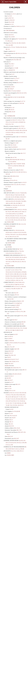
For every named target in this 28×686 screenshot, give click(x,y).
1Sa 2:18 (11, 63)
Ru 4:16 (20, 47)
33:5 (21, 195)
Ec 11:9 (20, 401)
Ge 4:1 (15, 193)
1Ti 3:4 (11, 180)
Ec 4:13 (10, 330)
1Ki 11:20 (21, 43)
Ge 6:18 (12, 120)
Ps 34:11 (8, 234)
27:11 (16, 215)
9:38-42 (20, 165)
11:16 (22, 184)
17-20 (15, 195)
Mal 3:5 (20, 203)
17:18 (17, 163)
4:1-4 (8, 213)
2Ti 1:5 (11, 390)
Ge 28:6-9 (9, 338)
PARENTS (9, 228)
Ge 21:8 (11, 43)
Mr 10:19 (15, 218)
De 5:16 (7, 211)
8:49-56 (14, 161)
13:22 (17, 278)
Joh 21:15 (12, 236)
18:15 (16, 261)
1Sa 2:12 (12, 415)
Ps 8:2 (14, 328)
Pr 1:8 (21, 211)
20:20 (21, 399)
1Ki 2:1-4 (21, 224)
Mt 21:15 (19, 330)
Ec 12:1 (20, 215)
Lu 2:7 (21, 26)
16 (9, 174)
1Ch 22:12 (11, 253)
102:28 (14, 276)
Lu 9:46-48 (21, 449)
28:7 (7, 330)
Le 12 (12, 74)
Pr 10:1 (21, 315)
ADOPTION (9, 190)
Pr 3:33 (7, 278)
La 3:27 (24, 215)
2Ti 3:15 (17, 294)
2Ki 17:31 (11, 91)
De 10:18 (22, 199)
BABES (9, 453)
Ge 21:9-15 (23, 182)
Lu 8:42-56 (15, 165)
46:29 (15, 342)
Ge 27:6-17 (16, 78)
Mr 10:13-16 (22, 172)
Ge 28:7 (13, 307)
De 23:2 (14, 59)
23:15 (13, 257)
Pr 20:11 (21, 170)
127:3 (24, 197)
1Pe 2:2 (22, 451)
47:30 (17, 307)
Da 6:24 (11, 134)
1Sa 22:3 (10, 359)
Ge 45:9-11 (17, 311)
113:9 (21, 197)
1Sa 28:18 (13, 147)
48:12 (23, 342)
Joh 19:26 (10, 88)
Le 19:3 (23, 209)
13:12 (13, 405)
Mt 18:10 (13, 176)
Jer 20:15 (15, 207)
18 (19, 201)
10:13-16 (8, 261)
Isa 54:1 (10, 207)
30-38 (18, 411)
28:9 (11, 226)
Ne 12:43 (10, 328)
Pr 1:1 (15, 234)
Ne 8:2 (18, 442)
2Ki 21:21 (10, 436)
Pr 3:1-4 (15, 303)
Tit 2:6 (24, 220)
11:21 (11, 278)
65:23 (7, 280)
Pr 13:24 (15, 282)
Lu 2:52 (9, 388)
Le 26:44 (20, 122)
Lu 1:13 (11, 24)
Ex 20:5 (19, 128)
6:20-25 (21, 213)
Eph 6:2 (19, 303)
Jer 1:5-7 (11, 66)
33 (18, 130)
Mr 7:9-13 (20, 249)
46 (11, 70)
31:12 (18, 232)
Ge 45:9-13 (11, 342)
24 (16, 122)
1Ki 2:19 (11, 361)
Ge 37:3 (15, 80)
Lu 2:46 (11, 444)
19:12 (7, 122)
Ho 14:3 (16, 203)
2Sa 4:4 (24, 47)
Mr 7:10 (20, 288)
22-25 (15, 415)
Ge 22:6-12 (10, 336)
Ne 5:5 (16, 97)
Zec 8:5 (18, 184)
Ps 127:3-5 (20, 205)
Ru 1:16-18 (11, 86)
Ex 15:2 (10, 347)
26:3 (16, 272)
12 (24, 26)
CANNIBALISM (11, 116)
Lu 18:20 (20, 218)
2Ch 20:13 (15, 374)
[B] (1, 343)
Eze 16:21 (8, 95)
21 (20, 91)
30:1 (16, 205)
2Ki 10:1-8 (11, 109)
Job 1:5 (19, 253)
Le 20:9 (22, 286)
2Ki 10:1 (18, 53)
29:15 (11, 284)
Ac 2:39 (21, 261)
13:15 (19, 120)
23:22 (11, 215)
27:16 (12, 288)
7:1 (11, 270)
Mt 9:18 (12, 159)
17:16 (20, 193)
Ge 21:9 (11, 413)
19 (16, 147)
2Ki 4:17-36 (13, 157)
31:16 (10, 442)
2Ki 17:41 (19, 430)
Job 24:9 (20, 97)
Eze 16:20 (16, 91)
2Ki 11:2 (8, 49)
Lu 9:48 (12, 261)
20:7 (20, 278)
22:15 (22, 282)
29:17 (8, 317)
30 (23, 136)
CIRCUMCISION (10, 30)
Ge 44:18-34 (11, 340)
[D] (26, 343)
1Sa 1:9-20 (11, 22)
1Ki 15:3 (11, 424)
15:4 (23, 274)
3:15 (14, 390)
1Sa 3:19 (16, 292)
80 (17, 68)
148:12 (16, 211)
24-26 (15, 159)
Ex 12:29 (16, 143)
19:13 (17, 399)
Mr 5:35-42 (20, 159)
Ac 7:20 (16, 47)
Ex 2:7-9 (11, 47)
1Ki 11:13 (19, 274)
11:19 (13, 232)
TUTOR (10, 247)
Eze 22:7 (22, 403)
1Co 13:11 (13, 451)
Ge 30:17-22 (10, 18)
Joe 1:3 (7, 236)
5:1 (17, 213)
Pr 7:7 (18, 396)
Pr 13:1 (19, 309)
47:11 (19, 342)
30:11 (14, 401)
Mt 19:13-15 (15, 172)
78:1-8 (11, 234)
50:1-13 (9, 344)
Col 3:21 (22, 284)
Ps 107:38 (15, 197)
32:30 (17, 403)
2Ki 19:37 (20, 432)
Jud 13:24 (11, 351)
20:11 (23, 394)
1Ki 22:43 (13, 367)
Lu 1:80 (9, 386)
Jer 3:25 (10, 403)
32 (10, 186)
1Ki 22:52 (11, 426)
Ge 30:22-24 (11, 20)
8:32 (7, 215)
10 (10, 213)
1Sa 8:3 (13, 417)
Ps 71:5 (15, 359)
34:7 (22, 128)
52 (14, 70)
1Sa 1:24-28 (11, 36)
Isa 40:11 (24, 257)
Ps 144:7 (12, 396)
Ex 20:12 (18, 209)
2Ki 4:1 (12, 97)
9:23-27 (10, 165)
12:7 (16, 120)
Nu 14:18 (15, 130)
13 (19, 211)
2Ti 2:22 (20, 220)
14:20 (18, 451)
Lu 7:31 (7, 186)
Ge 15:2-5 (13, 14)
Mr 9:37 (22, 259)
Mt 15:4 (7, 218)
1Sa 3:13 (12, 145)
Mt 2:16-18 (12, 111)
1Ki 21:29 (22, 130)
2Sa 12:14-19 (22, 149)
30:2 (12, 195)
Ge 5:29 (13, 205)
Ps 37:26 (10, 276)
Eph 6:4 (17, 284)
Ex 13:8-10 (16, 230)
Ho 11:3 (13, 51)
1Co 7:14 (11, 124)
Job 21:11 (14, 184)
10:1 (22, 396)
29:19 (16, 253)
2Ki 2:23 (16, 428)
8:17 (8, 257)
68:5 (25, 201)
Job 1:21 (10, 197)
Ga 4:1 (9, 178)
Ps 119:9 (12, 211)
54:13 (7, 259)
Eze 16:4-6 (16, 26)
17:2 (11, 399)
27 (13, 88)
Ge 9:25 (11, 409)
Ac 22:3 (22, 53)
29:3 (21, 257)
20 (23, 193)
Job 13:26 (16, 394)
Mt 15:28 (13, 163)
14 (21, 38)
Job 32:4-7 (10, 380)
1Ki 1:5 (11, 421)
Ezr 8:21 (14, 442)
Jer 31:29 (21, 136)
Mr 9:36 (11, 449)
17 (24, 184)
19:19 (11, 218)
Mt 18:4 (11, 259)
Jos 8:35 (24, 232)
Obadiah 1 (7, 365)
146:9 (7, 203)
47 (12, 70)
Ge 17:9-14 (21, 126)
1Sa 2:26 (11, 355)
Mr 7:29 (21, 163)
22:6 (19, 234)
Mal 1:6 (14, 330)
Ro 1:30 (17, 405)
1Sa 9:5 (9, 357)
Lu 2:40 (8, 70)
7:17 (13, 403)
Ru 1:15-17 (10, 353)
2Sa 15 (11, 419)
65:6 (21, 132)
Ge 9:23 (16, 334)
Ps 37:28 (11, 132)
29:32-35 (8, 195)
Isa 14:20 (16, 132)
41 (18, 197)
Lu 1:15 (14, 68)
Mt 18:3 (23, 322)
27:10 (22, 201)
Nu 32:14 (22, 392)
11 (11, 213)
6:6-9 (10, 232)
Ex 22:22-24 (16, 199)
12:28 (14, 274)
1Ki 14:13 (10, 363)
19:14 (17, 176)
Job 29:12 (11, 201)
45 (22, 122)
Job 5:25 (24, 38)
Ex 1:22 (12, 107)
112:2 (23, 276)
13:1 (21, 328)
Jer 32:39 (11, 280)
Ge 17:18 (19, 251)
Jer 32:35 (24, 93)
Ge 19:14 (14, 411)
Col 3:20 (11, 220)
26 (13, 215)
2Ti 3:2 (21, 405)
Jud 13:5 (11, 34)
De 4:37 (7, 274)
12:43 (23, 442)
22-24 (18, 195)
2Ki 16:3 (19, 93)
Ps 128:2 (8, 41)
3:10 (14, 355)
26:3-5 (13, 122)
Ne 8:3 (19, 374)
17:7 (22, 120)
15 (19, 259)
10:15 (11, 274)
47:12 (22, 311)
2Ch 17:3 (18, 367)
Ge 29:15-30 (21, 103)
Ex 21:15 (16, 286)
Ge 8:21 (11, 392)
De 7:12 (18, 38)
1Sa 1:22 (16, 43)
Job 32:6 (14, 319)
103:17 (18, 276)
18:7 (14, 347)
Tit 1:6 (15, 180)
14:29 (7, 201)
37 (14, 449)
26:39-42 (10, 130)
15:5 (24, 328)
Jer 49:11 (11, 203)
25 (18, 193)
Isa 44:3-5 (24, 278)
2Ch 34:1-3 (10, 376)
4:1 (9, 55)
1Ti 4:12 (16, 220)
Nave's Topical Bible (10, 1)
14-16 (20, 230)
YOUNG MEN (10, 222)
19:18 (19, 282)
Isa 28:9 (11, 45)
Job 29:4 (9, 378)
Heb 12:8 (19, 59)
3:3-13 (17, 361)
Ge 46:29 (17, 305)
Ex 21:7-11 (22, 101)
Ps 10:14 (16, 201)
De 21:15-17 (20, 82)
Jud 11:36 (17, 349)
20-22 (14, 213)
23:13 (7, 284)
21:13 (10, 122)
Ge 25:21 (10, 16)
